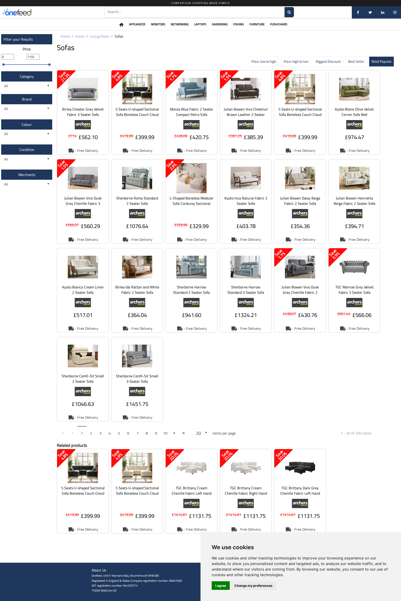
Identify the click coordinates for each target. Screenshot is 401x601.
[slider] (3, 64)
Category (27, 76)
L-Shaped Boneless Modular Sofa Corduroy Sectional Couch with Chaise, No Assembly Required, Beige (191, 206)
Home (65, 36)
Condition (26, 149)
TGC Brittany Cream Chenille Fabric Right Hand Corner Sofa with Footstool (246, 493)
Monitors (158, 24)
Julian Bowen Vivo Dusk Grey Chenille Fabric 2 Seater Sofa (300, 292)
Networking (180, 24)
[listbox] (26, 86)
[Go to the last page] (183, 433)
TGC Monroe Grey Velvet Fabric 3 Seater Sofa (354, 290)
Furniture (257, 24)
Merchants (26, 174)
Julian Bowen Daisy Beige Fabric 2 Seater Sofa (300, 201)
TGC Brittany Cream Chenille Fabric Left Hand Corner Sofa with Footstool (191, 493)
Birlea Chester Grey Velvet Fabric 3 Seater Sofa (83, 112)
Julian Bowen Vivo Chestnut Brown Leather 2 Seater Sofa (246, 114)
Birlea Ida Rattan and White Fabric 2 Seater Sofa (137, 290)
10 (165, 433)
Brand (27, 99)
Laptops (200, 24)
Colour (27, 124)
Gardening (220, 24)
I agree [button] (220, 586)
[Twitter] (370, 12)
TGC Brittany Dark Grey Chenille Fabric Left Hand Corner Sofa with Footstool (300, 493)
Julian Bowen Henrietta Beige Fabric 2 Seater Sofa (354, 201)
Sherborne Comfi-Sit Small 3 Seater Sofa (137, 378)
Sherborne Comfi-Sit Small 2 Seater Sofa (83, 378)
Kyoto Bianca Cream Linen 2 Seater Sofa (83, 290)
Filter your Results (18, 39)
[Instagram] (395, 12)
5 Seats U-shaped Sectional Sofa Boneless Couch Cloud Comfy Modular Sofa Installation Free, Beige (300, 117)
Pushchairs (278, 24)
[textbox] (194, 11)
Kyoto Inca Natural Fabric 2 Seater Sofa (245, 201)
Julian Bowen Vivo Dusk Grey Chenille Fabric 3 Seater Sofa (83, 203)
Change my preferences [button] (253, 586)
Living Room (99, 36)
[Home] (24, 12)
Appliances (137, 24)
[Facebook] (358, 12)
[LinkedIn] (382, 12)
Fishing (238, 24)
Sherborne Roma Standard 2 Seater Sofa (137, 201)
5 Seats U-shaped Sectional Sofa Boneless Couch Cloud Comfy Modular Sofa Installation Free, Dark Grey (137, 117)
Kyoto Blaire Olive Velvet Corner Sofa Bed (354, 112)
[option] (83, 112)
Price (27, 49)
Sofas (119, 36)
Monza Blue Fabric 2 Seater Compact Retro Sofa (191, 112)
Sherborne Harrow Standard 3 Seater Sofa (245, 290)
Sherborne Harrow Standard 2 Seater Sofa (191, 290)
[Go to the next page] (174, 433)
